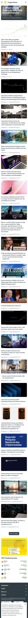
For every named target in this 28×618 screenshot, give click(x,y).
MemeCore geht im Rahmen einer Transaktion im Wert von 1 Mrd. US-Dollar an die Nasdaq (13, 352)
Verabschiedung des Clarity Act (11, 305)
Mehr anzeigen (14, 533)
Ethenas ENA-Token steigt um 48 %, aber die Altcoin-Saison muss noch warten (13, 328)
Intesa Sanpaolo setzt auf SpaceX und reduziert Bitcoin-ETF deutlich (12, 498)
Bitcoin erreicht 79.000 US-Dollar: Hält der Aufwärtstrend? (12, 10)
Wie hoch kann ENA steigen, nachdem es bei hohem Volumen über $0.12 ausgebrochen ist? (13, 522)
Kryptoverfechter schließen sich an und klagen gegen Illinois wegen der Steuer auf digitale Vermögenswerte (13, 282)
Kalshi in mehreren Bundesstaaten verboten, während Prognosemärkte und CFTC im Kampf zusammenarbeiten (12, 173)
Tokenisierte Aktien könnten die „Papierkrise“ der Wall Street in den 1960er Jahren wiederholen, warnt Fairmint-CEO (13, 123)
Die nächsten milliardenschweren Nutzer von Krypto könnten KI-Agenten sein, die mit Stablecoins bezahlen (13, 198)
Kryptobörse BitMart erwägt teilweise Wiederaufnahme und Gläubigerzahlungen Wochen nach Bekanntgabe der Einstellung (13, 97)
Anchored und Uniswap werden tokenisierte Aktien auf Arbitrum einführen (13, 400)
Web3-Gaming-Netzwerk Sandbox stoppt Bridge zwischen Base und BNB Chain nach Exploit (13, 148)
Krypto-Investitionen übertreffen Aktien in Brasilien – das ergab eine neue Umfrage (13, 451)
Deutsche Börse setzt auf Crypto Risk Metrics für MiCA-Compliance (12, 474)
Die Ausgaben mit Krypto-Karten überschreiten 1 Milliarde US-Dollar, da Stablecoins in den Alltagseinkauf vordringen (12, 71)
